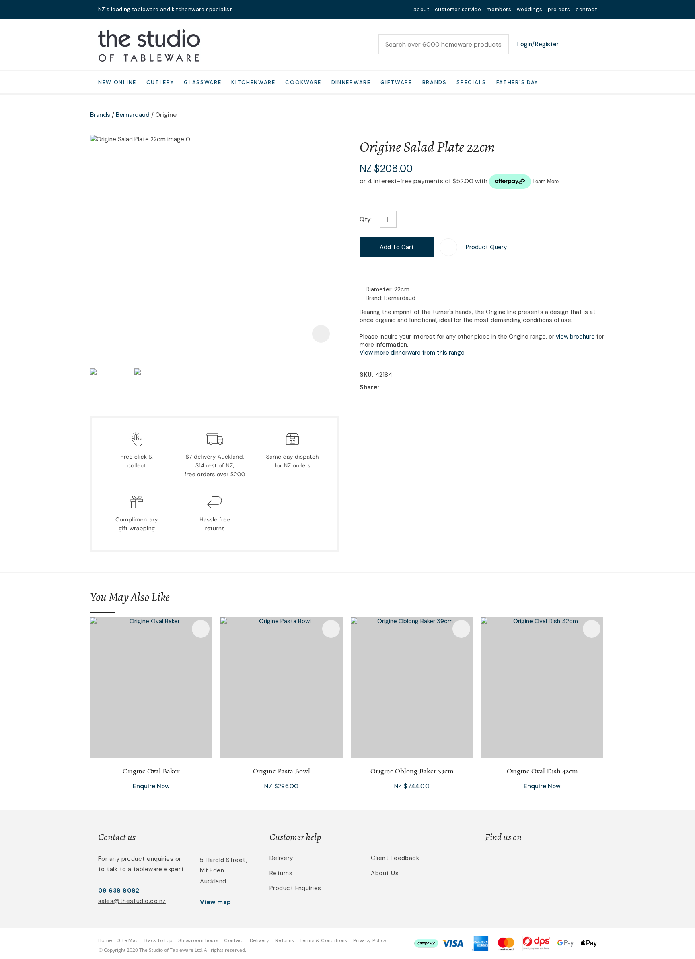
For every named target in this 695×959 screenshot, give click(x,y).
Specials (471, 82)
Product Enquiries (295, 888)
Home (105, 940)
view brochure (575, 337)
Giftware (396, 82)
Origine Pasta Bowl (281, 771)
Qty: (366, 219)
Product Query (486, 247)
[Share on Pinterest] (418, 387)
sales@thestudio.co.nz (132, 901)
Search (499, 44)
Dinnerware (351, 82)
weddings (529, 9)
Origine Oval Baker (151, 771)
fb (253, 9)
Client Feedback (395, 858)
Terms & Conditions (323, 940)
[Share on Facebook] (382, 387)
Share (369, 387)
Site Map (128, 940)
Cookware (303, 82)
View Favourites (571, 44)
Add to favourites (201, 629)
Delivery (281, 858)
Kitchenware (253, 82)
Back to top (158, 940)
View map (215, 902)
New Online (117, 82)
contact (586, 9)
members (499, 9)
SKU (366, 375)
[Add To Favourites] (448, 247)
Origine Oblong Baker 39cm (412, 771)
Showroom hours (198, 940)
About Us (385, 873)
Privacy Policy (370, 940)
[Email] (406, 387)
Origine (166, 115)
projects (559, 9)
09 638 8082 (119, 891)
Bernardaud (133, 115)
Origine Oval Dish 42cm (542, 771)
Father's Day (517, 82)
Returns (280, 873)
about (421, 9)
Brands (434, 82)
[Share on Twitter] (393, 388)
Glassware (202, 82)
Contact (234, 940)
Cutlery (160, 82)
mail (243, 9)
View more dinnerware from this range (412, 353)
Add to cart (397, 247)
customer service (458, 9)
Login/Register (538, 44)
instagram (264, 9)
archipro (563, 863)
